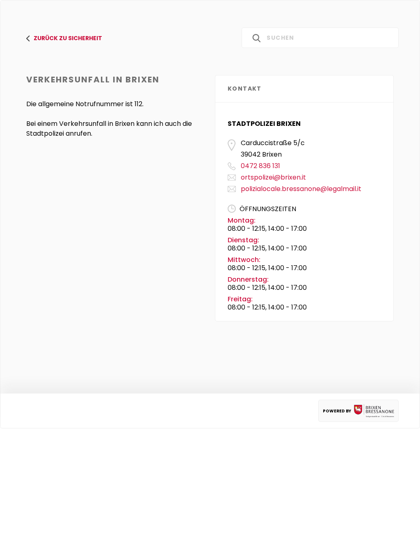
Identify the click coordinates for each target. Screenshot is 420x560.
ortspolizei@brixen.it (273, 177)
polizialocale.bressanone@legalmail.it (301, 188)
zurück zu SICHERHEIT (68, 38)
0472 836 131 (260, 166)
